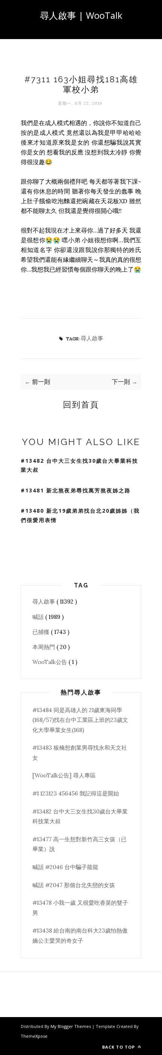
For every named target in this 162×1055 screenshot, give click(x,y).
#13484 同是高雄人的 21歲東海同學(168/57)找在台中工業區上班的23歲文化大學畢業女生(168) (80, 720)
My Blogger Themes (71, 1026)
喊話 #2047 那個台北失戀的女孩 (73, 885)
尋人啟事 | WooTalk (81, 15)
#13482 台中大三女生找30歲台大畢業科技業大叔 (79, 465)
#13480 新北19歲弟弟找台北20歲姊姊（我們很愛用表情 (80, 515)
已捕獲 (41, 631)
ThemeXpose (34, 1036)
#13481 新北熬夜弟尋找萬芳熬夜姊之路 (76, 490)
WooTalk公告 (50, 662)
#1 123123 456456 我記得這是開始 (75, 793)
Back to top (119, 1047)
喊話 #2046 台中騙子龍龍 (65, 867)
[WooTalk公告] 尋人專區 (64, 775)
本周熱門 (44, 647)
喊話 (38, 616)
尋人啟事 (92, 338)
